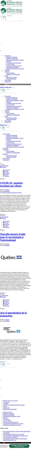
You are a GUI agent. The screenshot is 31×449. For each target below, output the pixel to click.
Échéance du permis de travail (10, 422)
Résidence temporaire (8, 413)
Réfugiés (5, 417)
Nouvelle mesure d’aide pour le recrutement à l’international (12, 237)
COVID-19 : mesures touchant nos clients (11, 184)
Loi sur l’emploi (7, 420)
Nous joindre (6, 408)
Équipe (5, 406)
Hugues (7, 189)
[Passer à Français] (4, 442)
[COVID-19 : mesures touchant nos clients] (11, 192)
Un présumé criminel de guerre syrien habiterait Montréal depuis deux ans (15, 439)
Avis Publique (6, 191)
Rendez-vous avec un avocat (10, 400)
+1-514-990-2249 (24, 34)
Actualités (5, 403)
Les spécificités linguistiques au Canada (13, 423)
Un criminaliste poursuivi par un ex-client (13, 434)
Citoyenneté (6, 419)
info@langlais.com (10, 378)
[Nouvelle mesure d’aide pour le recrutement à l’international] (12, 269)
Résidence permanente (8, 415)
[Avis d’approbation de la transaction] (12, 337)
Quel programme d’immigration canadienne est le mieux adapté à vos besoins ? (15, 436)
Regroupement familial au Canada (11, 416)
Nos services (6, 402)
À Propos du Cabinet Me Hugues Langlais (14, 405)
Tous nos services (7, 412)
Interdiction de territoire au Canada (12, 425)
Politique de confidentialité (10, 409)
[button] (6, 84)
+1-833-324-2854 (24, 24)
